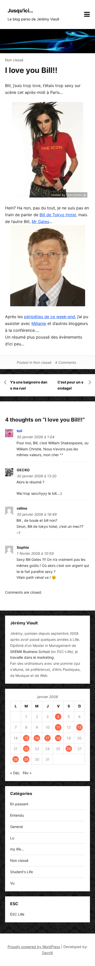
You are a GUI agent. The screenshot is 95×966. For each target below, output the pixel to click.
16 (37, 738)
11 (58, 727)
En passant (19, 804)
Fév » (27, 773)
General (16, 826)
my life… (17, 849)
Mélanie (38, 323)
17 (47, 738)
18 (58, 738)
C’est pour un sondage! (70, 385)
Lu (12, 838)
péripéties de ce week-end (49, 316)
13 (80, 727)
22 (26, 749)
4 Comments (65, 362)
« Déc (15, 773)
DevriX (47, 953)
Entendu (17, 815)
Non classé (14, 60)
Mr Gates (40, 221)
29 (26, 759)
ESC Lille (17, 914)
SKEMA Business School (30, 651)
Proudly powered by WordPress (34, 947)
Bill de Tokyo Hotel (58, 214)
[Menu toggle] (87, 14)
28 (15, 759)
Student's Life (21, 872)
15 (26, 738)
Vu (12, 883)
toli (19, 431)
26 (69, 749)
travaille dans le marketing (32, 657)
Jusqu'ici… (20, 11)
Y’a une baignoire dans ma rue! (28, 385)
